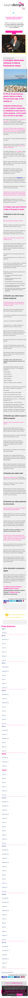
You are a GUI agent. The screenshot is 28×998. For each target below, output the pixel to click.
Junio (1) (4, 647)
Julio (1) (4, 643)
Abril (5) (4, 927)
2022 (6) (3, 635)
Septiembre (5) (5, 910)
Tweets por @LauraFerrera (7, 972)
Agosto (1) (4, 770)
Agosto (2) (4, 818)
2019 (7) (3, 726)
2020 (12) (4, 690)
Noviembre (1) (5, 639)
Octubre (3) (4, 858)
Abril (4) (4, 879)
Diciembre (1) (5, 757)
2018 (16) (4, 754)
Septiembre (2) (5, 702)
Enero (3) (4, 795)
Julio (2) (4, 967)
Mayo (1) (4, 778)
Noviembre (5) (5, 854)
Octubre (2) (4, 810)
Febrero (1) (4, 632)
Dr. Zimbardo (19, 151)
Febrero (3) (4, 839)
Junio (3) (4, 774)
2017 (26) (4, 798)
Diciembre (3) (5, 850)
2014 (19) (4, 942)
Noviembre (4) (5, 902)
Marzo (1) (4, 652)
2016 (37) (4, 846)
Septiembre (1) (5, 671)
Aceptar (20, 994)
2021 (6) (3, 663)
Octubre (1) (4, 698)
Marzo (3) (4, 835)
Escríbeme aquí (13, 592)
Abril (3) (4, 830)
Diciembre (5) (5, 898)
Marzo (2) (4, 719)
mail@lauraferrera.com (17, 983)
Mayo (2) (4, 826)
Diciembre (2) (5, 730)
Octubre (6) (4, 954)
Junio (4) (4, 822)
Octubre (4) (4, 906)
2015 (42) (4, 894)
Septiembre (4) (5, 862)
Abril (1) (4, 679)
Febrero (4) (4, 887)
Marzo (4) (4, 883)
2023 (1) (3, 629)
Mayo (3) (4, 923)
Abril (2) (4, 715)
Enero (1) (4, 660)
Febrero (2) (4, 790)
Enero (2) (4, 723)
